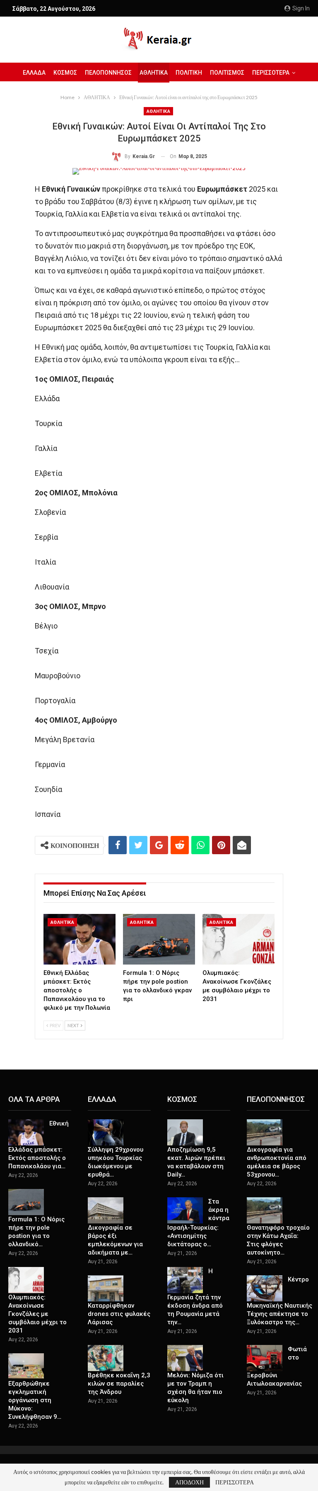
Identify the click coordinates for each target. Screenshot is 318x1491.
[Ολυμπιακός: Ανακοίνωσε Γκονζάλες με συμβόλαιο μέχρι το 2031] (238, 939)
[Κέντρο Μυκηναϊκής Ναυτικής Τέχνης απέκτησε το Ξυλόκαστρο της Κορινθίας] (264, 1288)
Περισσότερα (270, 72)
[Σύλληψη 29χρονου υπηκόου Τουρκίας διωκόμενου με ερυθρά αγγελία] (105, 1132)
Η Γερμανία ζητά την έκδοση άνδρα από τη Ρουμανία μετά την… (195, 1296)
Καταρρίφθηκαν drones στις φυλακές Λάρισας (119, 1314)
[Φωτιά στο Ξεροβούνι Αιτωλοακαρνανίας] (264, 1358)
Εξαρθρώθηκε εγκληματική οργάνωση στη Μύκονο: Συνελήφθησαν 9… (34, 1400)
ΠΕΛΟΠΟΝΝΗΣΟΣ (108, 72)
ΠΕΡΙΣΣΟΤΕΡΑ (234, 1482)
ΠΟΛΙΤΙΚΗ (189, 72)
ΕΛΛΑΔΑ (34, 72)
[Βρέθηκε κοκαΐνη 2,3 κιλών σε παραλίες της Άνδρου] (105, 1358)
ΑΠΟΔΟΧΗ (189, 1482)
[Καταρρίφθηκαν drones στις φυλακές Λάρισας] (105, 1288)
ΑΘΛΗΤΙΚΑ (154, 72)
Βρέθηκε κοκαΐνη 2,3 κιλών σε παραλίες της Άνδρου (119, 1384)
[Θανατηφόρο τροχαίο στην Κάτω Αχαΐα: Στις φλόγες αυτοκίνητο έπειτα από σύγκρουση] (264, 1210)
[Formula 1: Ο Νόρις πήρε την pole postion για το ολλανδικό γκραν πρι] (159, 939)
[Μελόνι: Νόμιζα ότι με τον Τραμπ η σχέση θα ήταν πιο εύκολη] (185, 1358)
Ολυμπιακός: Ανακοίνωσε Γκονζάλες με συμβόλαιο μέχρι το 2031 (37, 1314)
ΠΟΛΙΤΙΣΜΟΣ (227, 72)
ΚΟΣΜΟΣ (65, 72)
